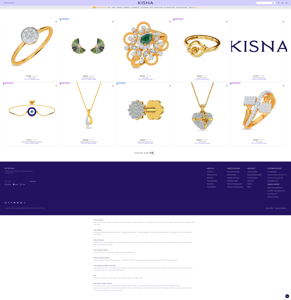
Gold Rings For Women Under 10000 (118, 268)
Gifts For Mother (122, 278)
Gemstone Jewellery (190, 222)
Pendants (134, 222)
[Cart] (286, 3)
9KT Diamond (97, 244)
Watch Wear (97, 224)
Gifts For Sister (97, 278)
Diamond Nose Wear (107, 244)
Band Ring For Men (109, 252)
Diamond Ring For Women (146, 242)
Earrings (110, 222)
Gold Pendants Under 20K (100, 270)
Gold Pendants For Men (129, 252)
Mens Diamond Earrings (160, 242)
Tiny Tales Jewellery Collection (151, 288)
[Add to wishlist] (56, 22)
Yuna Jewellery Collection (145, 285)
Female (9, 184)
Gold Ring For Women (163, 232)
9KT (156, 222)
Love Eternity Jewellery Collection (183, 288)
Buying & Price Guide (233, 171)
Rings (95, 222)
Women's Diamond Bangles (142, 260)
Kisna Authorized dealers (254, 174)
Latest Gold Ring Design (143, 232)
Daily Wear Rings (102, 222)
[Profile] (282, 3)
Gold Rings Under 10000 (149, 268)
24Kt (163, 222)
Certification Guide (232, 181)
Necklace (151, 222)
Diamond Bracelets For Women (175, 242)
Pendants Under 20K (187, 268)
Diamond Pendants (98, 242)
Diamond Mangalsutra (109, 242)
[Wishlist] (278, 3)
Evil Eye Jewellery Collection (136, 288)
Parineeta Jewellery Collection (120, 288)
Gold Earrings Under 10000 (135, 268)
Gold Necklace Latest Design (129, 232)
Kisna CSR (210, 177)
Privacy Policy (270, 208)
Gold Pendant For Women (128, 260)
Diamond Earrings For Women (113, 260)
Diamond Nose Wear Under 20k (116, 270)
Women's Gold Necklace (171, 260)
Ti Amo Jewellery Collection (167, 288)
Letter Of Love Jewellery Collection (102, 288)
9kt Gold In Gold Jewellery (185, 232)
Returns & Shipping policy (234, 184)
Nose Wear (140, 222)
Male (16, 184)
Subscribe (33, 181)
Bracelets (123, 222)
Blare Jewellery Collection (159, 285)
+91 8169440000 (272, 171)
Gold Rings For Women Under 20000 (111, 232)
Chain (146, 222)
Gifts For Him (105, 278)
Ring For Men (118, 252)
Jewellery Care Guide (233, 177)
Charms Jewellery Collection (173, 285)
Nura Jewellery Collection (114, 285)
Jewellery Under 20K (162, 268)
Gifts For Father (113, 278)
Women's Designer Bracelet (157, 260)
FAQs (248, 187)
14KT (160, 222)
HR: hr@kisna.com (272, 193)
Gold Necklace (174, 232)
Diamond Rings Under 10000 (101, 268)
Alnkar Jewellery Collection (116, 290)
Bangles (129, 222)
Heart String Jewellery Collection (129, 285)
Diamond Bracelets (134, 242)
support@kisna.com (273, 181)
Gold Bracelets (97, 232)
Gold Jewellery (169, 222)
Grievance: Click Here (273, 196)
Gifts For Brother (139, 278)
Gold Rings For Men (98, 252)
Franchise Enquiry (252, 177)
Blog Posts (210, 184)
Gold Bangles (97, 234)
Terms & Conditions (280, 208)
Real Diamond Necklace (122, 242)
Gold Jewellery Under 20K (174, 268)
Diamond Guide (231, 174)
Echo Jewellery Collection (100, 285)
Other (23, 184)
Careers (249, 184)
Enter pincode (10, 2)
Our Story (209, 171)
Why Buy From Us (212, 174)
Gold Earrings (153, 232)
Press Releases (211, 187)
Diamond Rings (188, 242)
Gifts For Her (131, 278)
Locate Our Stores (252, 171)
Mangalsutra (116, 222)
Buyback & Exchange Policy (235, 187)
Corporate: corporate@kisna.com (276, 190)
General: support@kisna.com (275, 187)
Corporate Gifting (212, 181)
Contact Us (250, 181)
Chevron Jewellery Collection (101, 290)
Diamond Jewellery (179, 222)
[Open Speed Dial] (287, 296)
